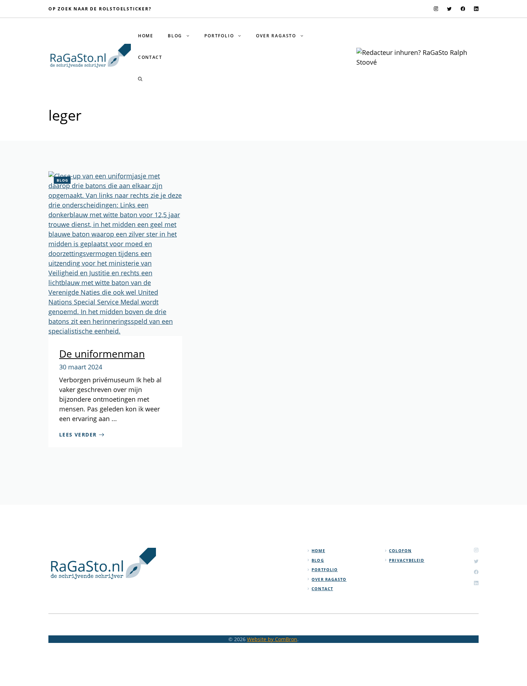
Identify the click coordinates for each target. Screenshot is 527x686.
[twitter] (449, 8)
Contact (150, 57)
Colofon (400, 550)
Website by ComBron (272, 639)
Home (145, 36)
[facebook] (463, 8)
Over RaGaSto (276, 36)
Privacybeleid (406, 560)
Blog (175, 36)
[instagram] (436, 8)
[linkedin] (476, 8)
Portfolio (219, 36)
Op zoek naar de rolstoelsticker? (100, 9)
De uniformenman (102, 353)
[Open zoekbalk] (140, 79)
